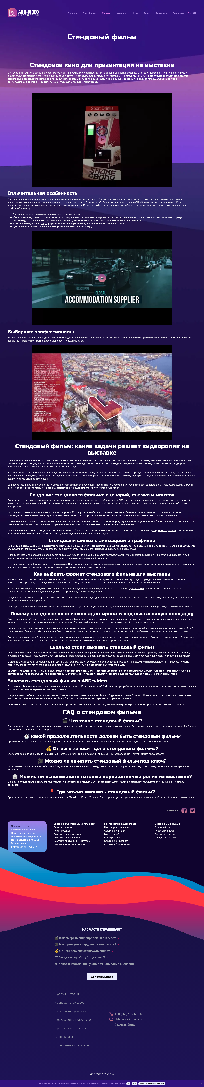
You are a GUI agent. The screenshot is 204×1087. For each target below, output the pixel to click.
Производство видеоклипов (26, 836)
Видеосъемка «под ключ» (25, 846)
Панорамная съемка (166, 834)
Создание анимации (83, 555)
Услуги (106, 13)
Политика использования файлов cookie (152, 1083)
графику (44, 223)
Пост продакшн (62, 830)
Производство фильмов (25, 840)
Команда (121, 13)
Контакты (161, 13)
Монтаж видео (19, 843)
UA (194, 13)
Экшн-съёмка (162, 827)
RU (189, 13)
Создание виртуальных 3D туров (72, 841)
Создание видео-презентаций (70, 844)
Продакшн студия (21, 826)
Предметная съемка (166, 837)
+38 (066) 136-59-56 (128, 1014)
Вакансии (178, 13)
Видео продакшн (63, 827)
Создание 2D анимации (117, 844)
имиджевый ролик (109, 487)
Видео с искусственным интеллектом (74, 824)
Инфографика (112, 837)
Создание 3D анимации (168, 824)
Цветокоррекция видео (117, 827)
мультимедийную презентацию (94, 606)
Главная (72, 13)
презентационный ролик (113, 597)
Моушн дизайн (112, 834)
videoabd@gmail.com (129, 1019)
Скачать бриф (125, 1024)
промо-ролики (136, 588)
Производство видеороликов (120, 824)
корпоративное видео (77, 484)
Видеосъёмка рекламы (24, 833)
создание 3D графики (96, 558)
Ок (128, 1083)
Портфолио (89, 13)
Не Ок (134, 1083)
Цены (135, 13)
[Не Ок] (201, 1084)
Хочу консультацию (102, 977)
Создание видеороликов (67, 837)
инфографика (59, 564)
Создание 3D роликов (116, 841)
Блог (147, 13)
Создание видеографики (67, 834)
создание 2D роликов (164, 530)
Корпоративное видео (23, 829)
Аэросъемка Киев (165, 830)
